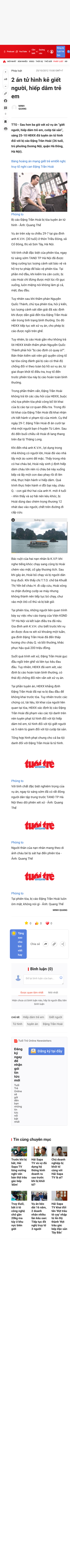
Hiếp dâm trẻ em (33, 1017)
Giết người (55, 1017)
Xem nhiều (22, 61)
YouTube (23, 51)
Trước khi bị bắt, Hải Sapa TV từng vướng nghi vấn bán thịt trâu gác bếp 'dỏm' (19, 1172)
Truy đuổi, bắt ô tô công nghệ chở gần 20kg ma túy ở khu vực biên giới (18, 1216)
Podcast (10, 51)
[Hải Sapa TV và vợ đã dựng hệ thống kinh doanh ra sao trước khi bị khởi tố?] (39, 1151)
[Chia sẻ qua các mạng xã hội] (63, 944)
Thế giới (48, 61)
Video (31, 61)
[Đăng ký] (46, 1051)
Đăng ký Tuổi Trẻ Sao (60, 51)
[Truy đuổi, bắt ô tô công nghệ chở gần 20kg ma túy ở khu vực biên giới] (19, 1196)
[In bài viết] (5, 129)
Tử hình (17, 1024)
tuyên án (32, 1024)
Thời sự (39, 61)
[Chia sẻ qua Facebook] (45, 944)
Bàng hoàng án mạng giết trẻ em (33, 161)
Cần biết (33, 52)
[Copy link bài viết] (54, 944)
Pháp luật (58, 61)
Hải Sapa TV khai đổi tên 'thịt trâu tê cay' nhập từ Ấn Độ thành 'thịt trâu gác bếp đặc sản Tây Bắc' (59, 1218)
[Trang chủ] (4, 61)
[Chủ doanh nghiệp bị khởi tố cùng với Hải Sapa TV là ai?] (59, 1151)
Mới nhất (11, 61)
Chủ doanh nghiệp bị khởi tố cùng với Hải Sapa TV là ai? (58, 1168)
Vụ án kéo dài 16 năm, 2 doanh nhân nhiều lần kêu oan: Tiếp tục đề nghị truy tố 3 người (39, 1216)
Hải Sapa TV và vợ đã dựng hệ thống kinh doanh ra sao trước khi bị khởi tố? (39, 1172)
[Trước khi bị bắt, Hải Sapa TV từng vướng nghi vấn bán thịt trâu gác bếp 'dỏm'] (19, 1151)
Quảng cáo (42, 52)
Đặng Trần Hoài (53, 1024)
